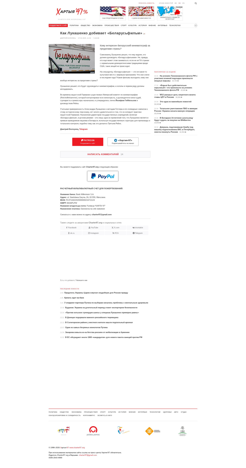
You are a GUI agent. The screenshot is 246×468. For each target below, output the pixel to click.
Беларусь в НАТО (105, 415)
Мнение (152, 25)
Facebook (72, 227)
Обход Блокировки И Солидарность (65, 415)
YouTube (94, 227)
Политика (74, 25)
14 (144, 34)
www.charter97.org (77, 447)
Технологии (175, 25)
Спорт (123, 25)
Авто (176, 412)
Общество (85, 25)
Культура (132, 25)
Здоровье (167, 412)
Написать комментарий (105, 154)
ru (180, 3)
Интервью (162, 25)
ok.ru (72, 233)
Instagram (94, 233)
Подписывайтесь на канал (123, 141)
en (183, 3)
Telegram (83, 129)
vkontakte (139, 227)
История (143, 25)
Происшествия (112, 25)
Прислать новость (146, 3)
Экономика (97, 25)
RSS (117, 233)
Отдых (184, 412)
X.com (116, 227)
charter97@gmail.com (88, 455)
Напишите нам (81, 280)
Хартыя (71, 11)
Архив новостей (166, 3)
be (176, 3)
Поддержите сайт (87, 141)
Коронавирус (89, 415)
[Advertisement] (99, 258)
